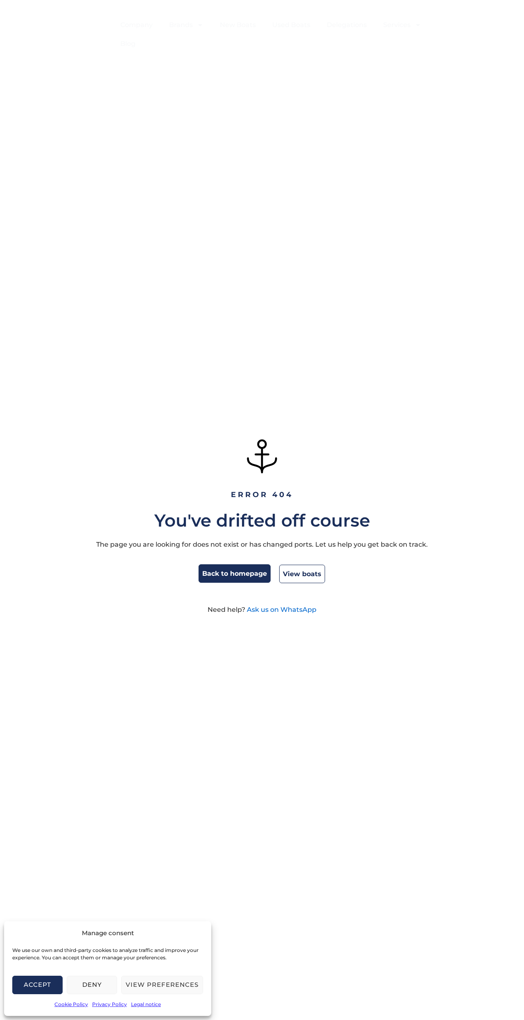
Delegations (347, 25)
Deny (92, 984)
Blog (128, 44)
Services (397, 25)
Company (136, 25)
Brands (181, 25)
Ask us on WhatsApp (281, 609)
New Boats (238, 25)
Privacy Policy (109, 1004)
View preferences (162, 984)
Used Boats (291, 25)
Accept (37, 984)
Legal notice (146, 1004)
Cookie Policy (71, 1004)
